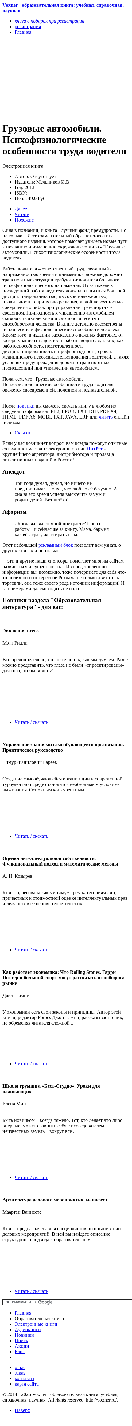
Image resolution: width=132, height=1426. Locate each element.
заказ (20, 1373)
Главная (23, 1313)
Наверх (22, 1410)
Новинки (24, 1335)
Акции (22, 1346)
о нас (20, 1367)
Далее (21, 208)
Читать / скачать (31, 722)
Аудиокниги (28, 1329)
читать (106, 416)
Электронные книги (36, 1324)
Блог (20, 1351)
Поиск (21, 1340)
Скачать (23, 432)
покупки (26, 405)
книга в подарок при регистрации (49, 21)
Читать (22, 214)
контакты (24, 1378)
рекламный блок (55, 545)
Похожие (24, 219)
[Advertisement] (46, 78)
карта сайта (27, 1384)
